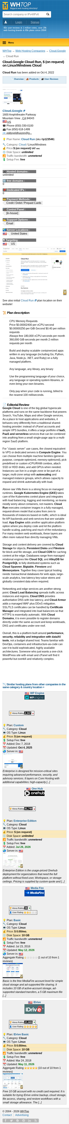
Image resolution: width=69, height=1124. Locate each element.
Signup (35, 22)
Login (18, 22)
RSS (35, 1120)
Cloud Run (27, 300)
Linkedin (29, 1120)
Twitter (11, 1120)
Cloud (22, 144)
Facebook (5, 1120)
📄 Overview (17, 79)
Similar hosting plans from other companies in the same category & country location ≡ (34, 686)
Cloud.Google (57, 50)
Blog (17, 1120)
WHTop (7, 50)
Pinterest (23, 1120)
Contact (7, 1115)
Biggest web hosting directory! (24, 8)
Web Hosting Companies (30, 50)
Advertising (22, 1115)
